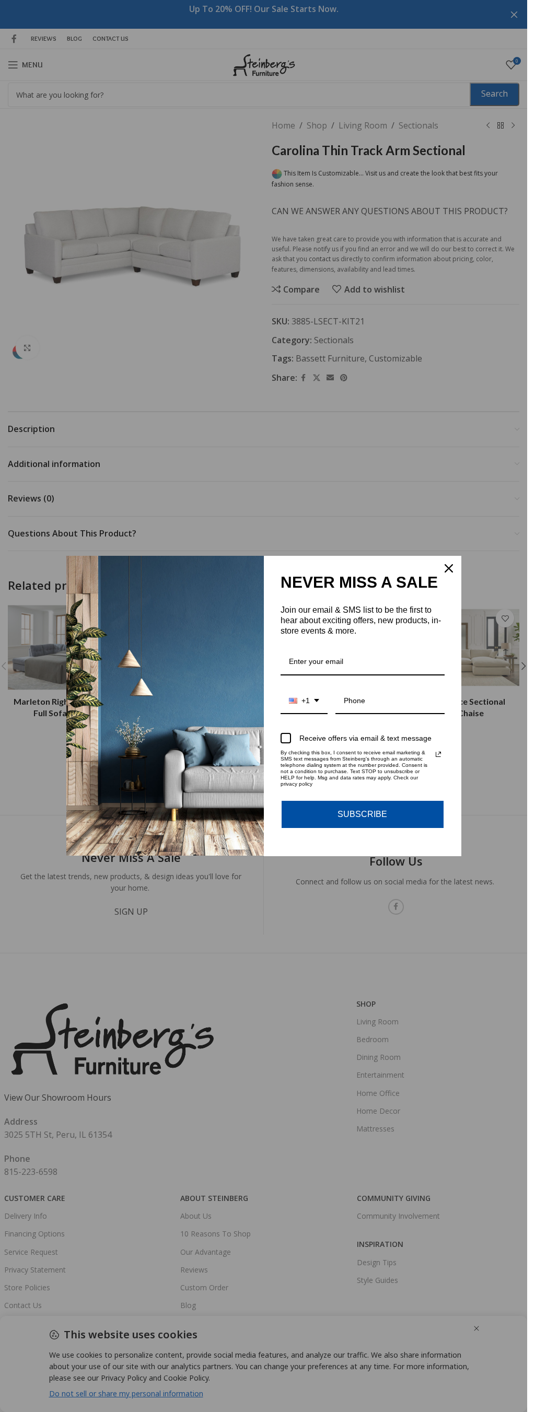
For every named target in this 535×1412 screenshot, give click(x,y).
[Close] (448, 568)
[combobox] (304, 701)
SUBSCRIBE (362, 814)
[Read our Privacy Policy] (438, 754)
